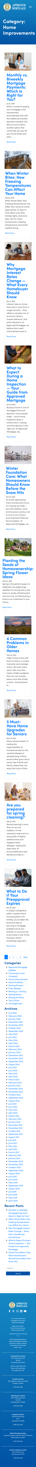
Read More (11, 142)
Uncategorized (15, 1003)
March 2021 (13, 1152)
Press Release (14, 988)
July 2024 (12, 1037)
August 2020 (14, 1173)
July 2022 (12, 1103)
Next (26, 957)
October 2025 (14, 1027)
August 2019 (14, 1188)
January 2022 (14, 1121)
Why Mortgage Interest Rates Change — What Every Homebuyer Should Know (17, 280)
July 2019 (12, 1191)
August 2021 (13, 1137)
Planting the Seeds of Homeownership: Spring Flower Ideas (18, 568)
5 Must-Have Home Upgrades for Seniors (17, 727)
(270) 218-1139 (18, 1458)
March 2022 (13, 1115)
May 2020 (13, 1182)
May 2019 (12, 1197)
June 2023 (12, 1070)
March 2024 (13, 1046)
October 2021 (14, 1130)
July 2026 (12, 1012)
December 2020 (15, 1161)
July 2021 (12, 1140)
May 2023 (12, 1073)
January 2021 (14, 1158)
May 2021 (12, 1146)
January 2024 (14, 1052)
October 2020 (14, 1167)
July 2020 (12, 1176)
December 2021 (15, 1124)
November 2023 (15, 1058)
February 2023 (15, 1082)
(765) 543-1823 (18, 1424)
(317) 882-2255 (20, 1368)
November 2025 (15, 1024)
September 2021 (15, 1134)
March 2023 (13, 1079)
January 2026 (14, 1018)
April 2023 (13, 1076)
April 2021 (12, 1149)
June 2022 (12, 1106)
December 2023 (15, 1055)
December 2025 (15, 1021)
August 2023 (14, 1064)
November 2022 (15, 1091)
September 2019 (15, 1185)
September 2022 (15, 1097)
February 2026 (15, 1015)
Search (18, 1273)
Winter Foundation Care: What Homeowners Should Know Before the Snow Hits (18, 480)
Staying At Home (16, 997)
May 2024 (12, 1040)
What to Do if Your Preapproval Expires (18, 897)
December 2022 (15, 1088)
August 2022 (14, 1100)
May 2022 (12, 1109)
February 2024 (15, 1049)
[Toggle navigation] (30, 7)
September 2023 (15, 1061)
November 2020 (15, 1164)
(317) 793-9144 (18, 1441)
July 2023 (12, 1067)
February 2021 (14, 1155)
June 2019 (12, 1194)
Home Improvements (18, 979)
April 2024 (13, 1043)
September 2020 (15, 1170)
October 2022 (14, 1094)
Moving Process (15, 985)
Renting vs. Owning (17, 991)
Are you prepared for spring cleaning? (16, 811)
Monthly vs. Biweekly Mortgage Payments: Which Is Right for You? (17, 87)
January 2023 (14, 1085)
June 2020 (13, 1179)
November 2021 (15, 1127)
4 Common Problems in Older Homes (18, 644)
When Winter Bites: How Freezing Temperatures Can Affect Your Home (18, 183)
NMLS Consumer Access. (18, 1328)
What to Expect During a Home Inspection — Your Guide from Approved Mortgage (17, 384)
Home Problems (15, 982)
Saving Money (15, 994)
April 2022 (13, 1112)
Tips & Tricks (13, 1000)
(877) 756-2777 (21, 1366)
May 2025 (12, 1034)
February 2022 (15, 1118)
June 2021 (12, 1143)
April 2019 (12, 1200)
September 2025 (15, 1031)
